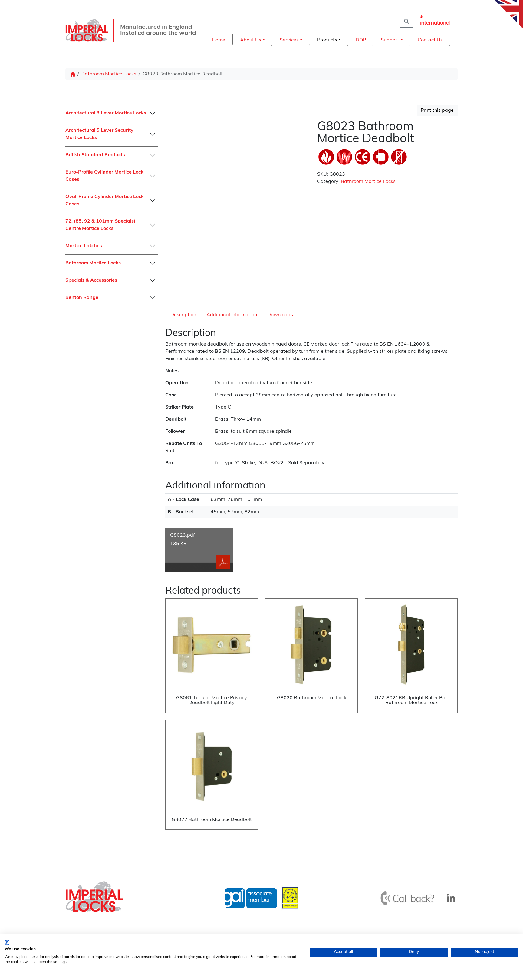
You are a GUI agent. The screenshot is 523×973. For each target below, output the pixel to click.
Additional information (231, 315)
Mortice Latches (83, 245)
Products (327, 40)
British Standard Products (95, 155)
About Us (250, 40)
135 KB (182, 539)
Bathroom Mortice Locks (108, 74)
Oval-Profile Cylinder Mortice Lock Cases (104, 200)
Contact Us (430, 40)
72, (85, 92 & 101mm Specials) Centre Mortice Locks (100, 225)
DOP (361, 40)
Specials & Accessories (91, 280)
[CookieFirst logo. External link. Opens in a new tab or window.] (7, 942)
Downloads (280, 315)
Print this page (437, 110)
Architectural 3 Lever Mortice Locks (105, 113)
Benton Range (81, 297)
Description (183, 315)
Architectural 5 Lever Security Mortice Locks (99, 134)
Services (289, 40)
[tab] (183, 315)
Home (218, 40)
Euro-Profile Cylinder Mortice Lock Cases (104, 176)
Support (390, 40)
